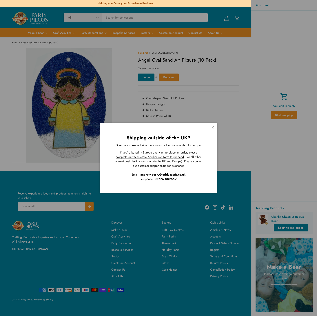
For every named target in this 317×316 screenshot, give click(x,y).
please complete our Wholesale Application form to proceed (156, 154)
